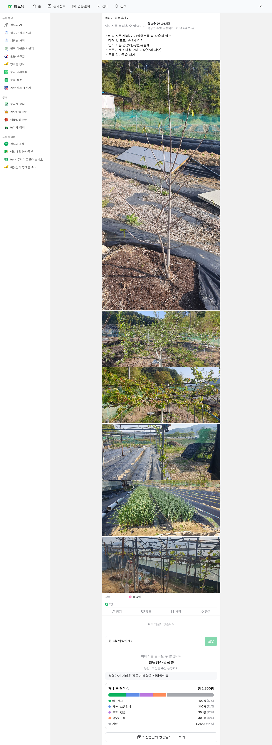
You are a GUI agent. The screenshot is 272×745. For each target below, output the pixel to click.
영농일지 (84, 6)
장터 (105, 6)
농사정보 (59, 6)
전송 (211, 641)
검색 (123, 6)
